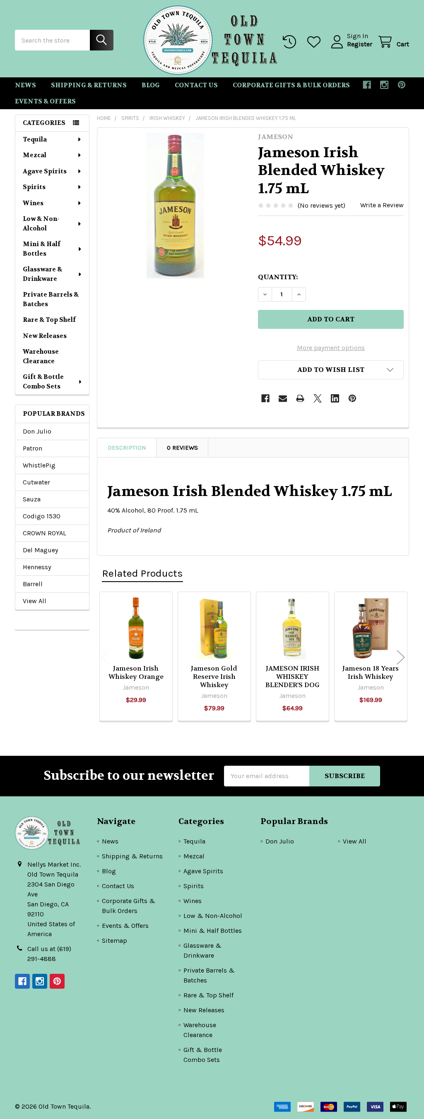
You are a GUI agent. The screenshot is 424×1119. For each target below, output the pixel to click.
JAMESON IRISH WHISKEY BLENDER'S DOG (292, 676)
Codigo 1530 (41, 516)
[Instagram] (384, 84)
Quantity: (278, 277)
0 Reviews (182, 447)
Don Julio (37, 431)
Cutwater (36, 482)
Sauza (32, 499)
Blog (151, 85)
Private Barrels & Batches (51, 299)
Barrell (33, 584)
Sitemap (114, 940)
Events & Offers (45, 101)
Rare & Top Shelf (49, 320)
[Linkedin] (335, 398)
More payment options (331, 348)
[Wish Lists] (315, 42)
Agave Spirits (45, 171)
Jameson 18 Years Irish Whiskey (370, 672)
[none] (175, 206)
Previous (105, 657)
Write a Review (382, 205)
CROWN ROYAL (44, 533)
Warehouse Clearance (41, 356)
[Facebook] (366, 84)
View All (34, 601)
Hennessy (37, 567)
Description (127, 447)
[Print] (300, 398)
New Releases (45, 336)
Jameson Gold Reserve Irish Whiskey (214, 676)
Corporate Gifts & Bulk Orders (291, 85)
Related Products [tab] (142, 573)
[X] (317, 398)
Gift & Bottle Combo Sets (43, 382)
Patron (32, 448)
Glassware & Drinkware (42, 274)
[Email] (282, 398)
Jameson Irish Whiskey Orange (136, 672)
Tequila (35, 139)
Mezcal (34, 155)
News (25, 85)
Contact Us (196, 85)
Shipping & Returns (89, 85)
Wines (33, 203)
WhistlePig (39, 465)
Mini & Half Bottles (41, 249)
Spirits (34, 187)
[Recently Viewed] (291, 42)
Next (401, 657)
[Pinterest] (401, 84)
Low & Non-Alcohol (41, 223)
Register (359, 44)
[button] (331, 369)
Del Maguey (40, 550)
